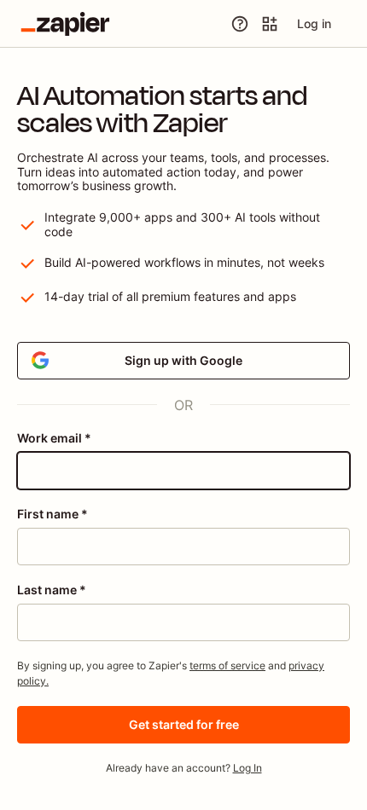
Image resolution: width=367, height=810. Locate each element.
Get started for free (184, 724)
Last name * (51, 589)
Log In (247, 767)
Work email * (54, 438)
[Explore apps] (270, 24)
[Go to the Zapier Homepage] (65, 24)
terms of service (227, 665)
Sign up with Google (183, 360)
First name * (52, 513)
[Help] (240, 24)
